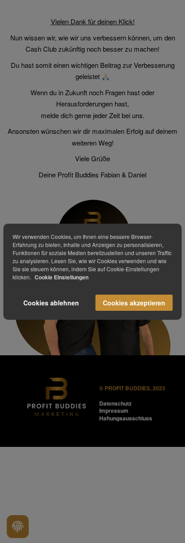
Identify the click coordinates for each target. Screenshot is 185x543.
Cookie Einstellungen (61, 277)
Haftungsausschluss (125, 418)
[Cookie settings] (18, 526)
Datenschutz (115, 403)
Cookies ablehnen (51, 302)
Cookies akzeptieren (134, 302)
